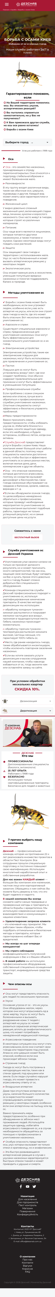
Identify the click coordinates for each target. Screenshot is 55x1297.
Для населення (27, 1199)
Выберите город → (19, 142)
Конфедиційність (27, 1214)
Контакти (27, 1262)
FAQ (27, 1271)
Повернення (27, 1211)
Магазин (27, 1208)
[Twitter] (34, 1186)
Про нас (27, 1259)
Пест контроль (28, 1205)
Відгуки (27, 1265)
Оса (8, 167)
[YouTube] (27, 1186)
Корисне (27, 1268)
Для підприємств (27, 1202)
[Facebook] (20, 1186)
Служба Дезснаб (15, 442)
